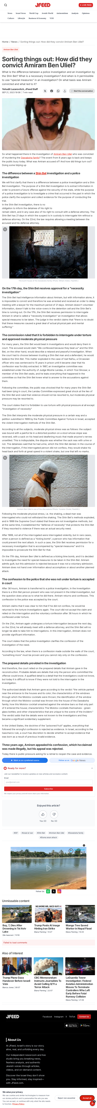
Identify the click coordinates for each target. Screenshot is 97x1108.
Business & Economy (37, 18)
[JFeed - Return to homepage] (12, 1016)
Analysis (74, 13)
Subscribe (48, 789)
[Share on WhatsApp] (58, 91)
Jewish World (47, 13)
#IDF (16, 833)
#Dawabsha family (75, 833)
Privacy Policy (18, 1104)
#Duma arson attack (48, 837)
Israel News (21, 13)
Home (5, 41)
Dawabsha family (30, 157)
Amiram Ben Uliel (63, 154)
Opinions (86, 13)
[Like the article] (43, 814)
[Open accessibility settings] (92, 1103)
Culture (11, 18)
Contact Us (84, 1017)
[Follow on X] (54, 891)
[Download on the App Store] (71, 1025)
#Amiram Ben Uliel (56, 833)
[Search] (5, 5)
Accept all (87, 1098)
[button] (48, 254)
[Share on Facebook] (51, 91)
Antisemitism (62, 13)
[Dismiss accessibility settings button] (94, 1101)
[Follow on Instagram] (59, 891)
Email (6, 778)
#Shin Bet (41, 833)
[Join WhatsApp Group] (48, 891)
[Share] (64, 91)
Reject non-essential (66, 1098)
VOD (52, 18)
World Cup (33, 13)
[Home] (43, 5)
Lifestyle (21, 18)
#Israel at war (27, 833)
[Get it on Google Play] (85, 1025)
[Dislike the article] (54, 814)
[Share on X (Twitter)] (45, 91)
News (10, 13)
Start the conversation (83, 91)
